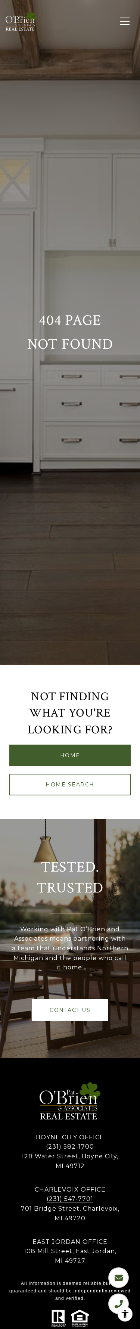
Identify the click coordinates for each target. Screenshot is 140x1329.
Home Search (70, 784)
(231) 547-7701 (70, 1198)
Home (70, 755)
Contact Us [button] (70, 1010)
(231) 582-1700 (70, 1146)
